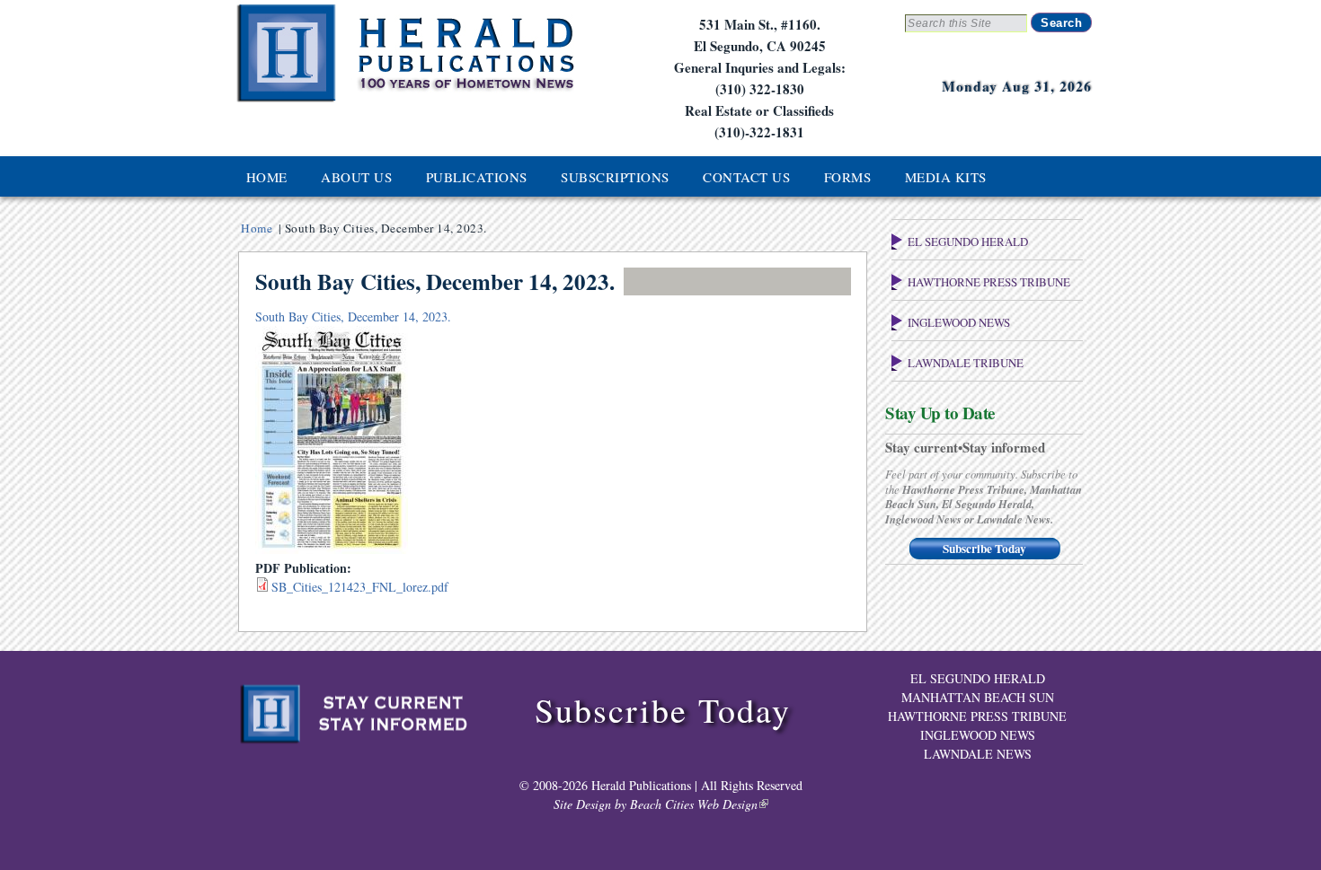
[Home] (404, 100)
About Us (356, 177)
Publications (477, 177)
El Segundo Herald (968, 241)
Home (267, 177)
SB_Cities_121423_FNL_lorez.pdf (359, 586)
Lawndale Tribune (966, 363)
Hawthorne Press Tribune (989, 282)
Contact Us (746, 177)
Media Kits (946, 177)
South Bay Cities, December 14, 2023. (353, 316)
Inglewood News (959, 322)
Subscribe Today (984, 549)
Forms (848, 177)
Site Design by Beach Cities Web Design (656, 804)
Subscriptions (615, 177)
